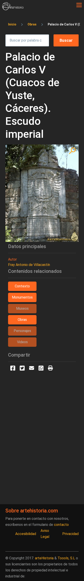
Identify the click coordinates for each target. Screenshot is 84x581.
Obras (32, 24)
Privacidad (70, 534)
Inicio (12, 24)
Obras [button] (22, 320)
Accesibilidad (25, 534)
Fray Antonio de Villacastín (29, 265)
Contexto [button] (22, 286)
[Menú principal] (79, 5)
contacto (61, 524)
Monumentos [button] (22, 297)
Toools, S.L (66, 558)
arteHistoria (44, 558)
